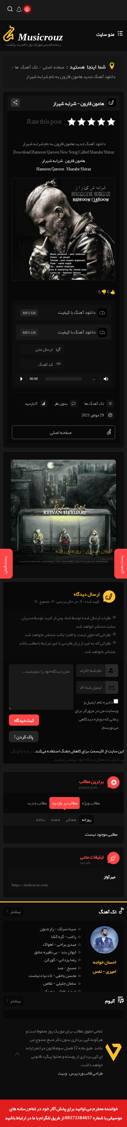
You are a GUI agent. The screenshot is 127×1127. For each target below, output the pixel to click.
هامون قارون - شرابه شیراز (78, 103)
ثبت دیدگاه (24, 720)
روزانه (86, 819)
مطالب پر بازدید (64, 803)
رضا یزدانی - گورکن (60, 960)
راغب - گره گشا (63, 936)
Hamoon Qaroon (50, 169)
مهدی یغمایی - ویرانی (59, 991)
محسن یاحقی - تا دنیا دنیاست (52, 975)
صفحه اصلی (53, 67)
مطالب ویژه (91, 803)
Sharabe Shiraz (78, 169)
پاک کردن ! (23, 736)
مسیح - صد (66, 968)
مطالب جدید (37, 803)
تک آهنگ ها (26, 67)
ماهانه (55, 819)
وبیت (62, 1073)
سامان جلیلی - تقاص (59, 983)
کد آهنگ (45, 364)
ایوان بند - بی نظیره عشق (55, 952)
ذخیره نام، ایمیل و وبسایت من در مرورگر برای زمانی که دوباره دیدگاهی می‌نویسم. (96, 715)
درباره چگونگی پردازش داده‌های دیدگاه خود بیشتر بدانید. (67, 755)
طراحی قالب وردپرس (86, 1073)
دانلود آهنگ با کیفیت (77, 312)
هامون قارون (75, 160)
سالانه (40, 819)
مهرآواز (109, 877)
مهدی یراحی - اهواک (59, 944)
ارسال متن (44, 349)
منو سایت (105, 34)
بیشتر (15, 911)
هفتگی (71, 819)
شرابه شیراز (52, 160)
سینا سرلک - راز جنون (58, 929)
